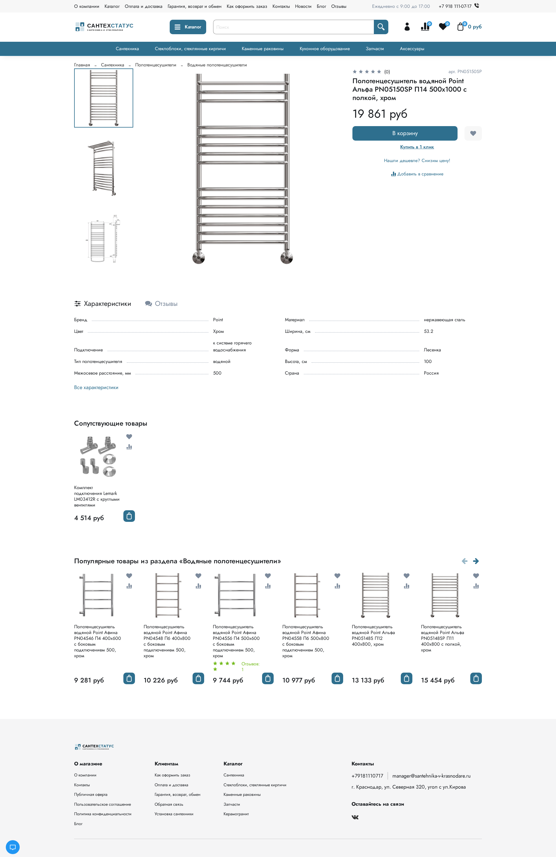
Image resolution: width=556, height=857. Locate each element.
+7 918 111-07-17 (455, 6)
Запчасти (375, 48)
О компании (86, 6)
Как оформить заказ (247, 6)
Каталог (112, 6)
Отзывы (338, 6)
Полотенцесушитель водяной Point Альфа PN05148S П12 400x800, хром (373, 635)
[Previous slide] (154, 169)
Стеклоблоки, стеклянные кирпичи (190, 48)
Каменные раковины (263, 48)
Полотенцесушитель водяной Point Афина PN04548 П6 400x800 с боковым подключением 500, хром (167, 641)
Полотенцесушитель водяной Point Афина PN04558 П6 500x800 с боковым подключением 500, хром (305, 641)
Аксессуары (412, 48)
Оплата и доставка (143, 6)
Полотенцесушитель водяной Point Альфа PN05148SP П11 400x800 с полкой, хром (442, 638)
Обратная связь (169, 804)
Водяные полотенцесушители (217, 64)
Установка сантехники (174, 814)
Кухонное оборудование (325, 48)
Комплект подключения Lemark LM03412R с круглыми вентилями (97, 496)
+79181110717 (367, 776)
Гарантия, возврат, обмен (177, 794)
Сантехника (127, 48)
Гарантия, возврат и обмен (195, 6)
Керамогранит (236, 814)
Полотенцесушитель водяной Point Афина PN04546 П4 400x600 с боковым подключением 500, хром (97, 641)
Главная (82, 64)
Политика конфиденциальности (102, 814)
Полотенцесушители (155, 64)
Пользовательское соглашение (102, 804)
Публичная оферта (90, 794)
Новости (303, 6)
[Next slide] (332, 169)
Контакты (281, 6)
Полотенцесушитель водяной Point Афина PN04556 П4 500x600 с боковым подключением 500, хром (236, 641)
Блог (321, 6)
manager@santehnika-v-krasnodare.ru (431, 776)
